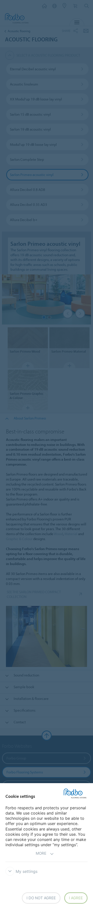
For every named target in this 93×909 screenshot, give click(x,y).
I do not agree (41, 898)
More (41, 853)
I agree (76, 898)
